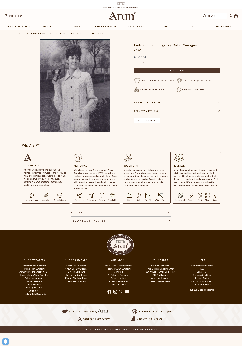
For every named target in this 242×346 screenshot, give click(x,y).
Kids (194, 26)
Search (212, 16)
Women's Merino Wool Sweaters (34, 272)
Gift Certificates (160, 275)
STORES (12, 16)
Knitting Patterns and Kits (58, 33)
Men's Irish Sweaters (34, 269)
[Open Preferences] (5, 341)
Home (21, 33)
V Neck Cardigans (76, 272)
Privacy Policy (202, 278)
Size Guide (77, 212)
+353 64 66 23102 (206, 290)
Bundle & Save (135, 26)
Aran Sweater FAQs (160, 281)
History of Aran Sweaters (118, 269)
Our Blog (118, 272)
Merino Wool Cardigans (76, 278)
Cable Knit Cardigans (76, 265)
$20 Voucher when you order (160, 272)
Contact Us (202, 272)
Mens (77, 26)
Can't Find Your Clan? (202, 281)
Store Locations (118, 278)
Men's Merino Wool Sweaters (34, 275)
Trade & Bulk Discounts (34, 294)
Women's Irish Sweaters (34, 265)
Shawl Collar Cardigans (76, 269)
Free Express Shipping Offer (88, 221)
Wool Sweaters (34, 281)
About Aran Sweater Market (118, 265)
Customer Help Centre (202, 265)
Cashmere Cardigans (76, 281)
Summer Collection (18, 26)
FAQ (202, 269)
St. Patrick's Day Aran (118, 275)
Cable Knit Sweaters (34, 278)
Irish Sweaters (34, 284)
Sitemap (154, 329)
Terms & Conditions (202, 275)
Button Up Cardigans (76, 275)
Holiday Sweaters (34, 287)
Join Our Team (118, 284)
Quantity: (140, 57)
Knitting (43, 33)
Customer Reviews (160, 278)
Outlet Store (35, 290)
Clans (164, 26)
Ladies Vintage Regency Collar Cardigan (87, 33)
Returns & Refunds (160, 265)
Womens (48, 26)
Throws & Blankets (106, 26)
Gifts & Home (223, 26)
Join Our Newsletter (118, 281)
